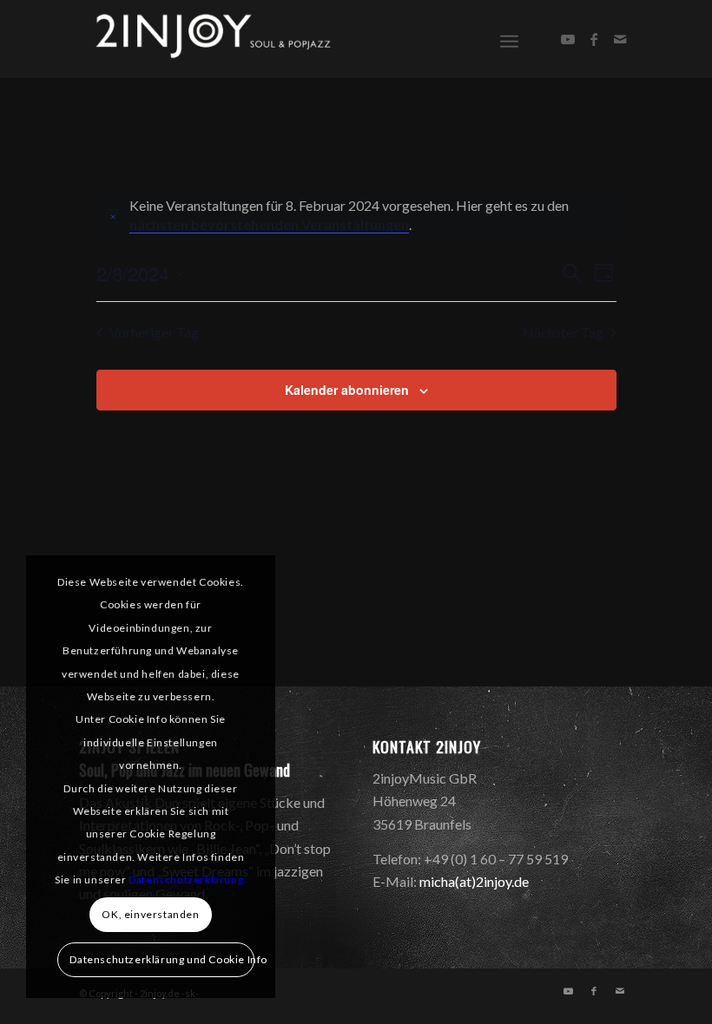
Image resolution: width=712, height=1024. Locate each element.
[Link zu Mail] (620, 39)
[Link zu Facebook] (594, 39)
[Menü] (509, 39)
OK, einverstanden (150, 914)
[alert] (356, 215)
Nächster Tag (563, 332)
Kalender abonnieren (347, 389)
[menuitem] (509, 39)
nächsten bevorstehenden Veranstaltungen (269, 224)
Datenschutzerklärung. (188, 879)
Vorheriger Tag (154, 332)
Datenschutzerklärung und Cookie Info (161, 959)
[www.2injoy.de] (209, 39)
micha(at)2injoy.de (474, 881)
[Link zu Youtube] (568, 39)
